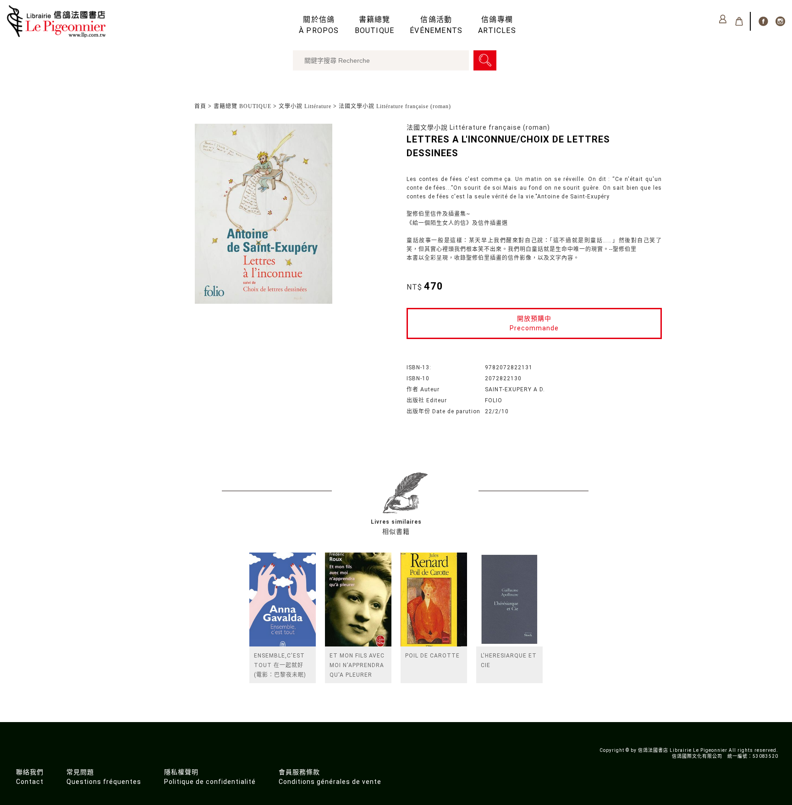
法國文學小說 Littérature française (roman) (395, 106)
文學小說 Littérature (305, 106)
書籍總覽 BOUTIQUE (242, 106)
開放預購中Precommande (534, 323)
